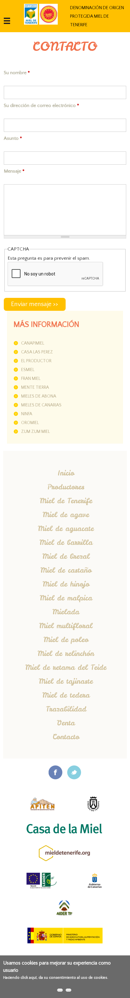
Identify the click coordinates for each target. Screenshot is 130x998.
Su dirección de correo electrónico (41, 105)
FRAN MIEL (30, 378)
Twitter (74, 772)
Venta (66, 722)
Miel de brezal (66, 556)
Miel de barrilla (65, 542)
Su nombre (17, 72)
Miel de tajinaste (66, 681)
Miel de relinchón (66, 653)
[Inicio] (31, 14)
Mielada (65, 611)
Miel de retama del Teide (65, 667)
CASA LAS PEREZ (37, 352)
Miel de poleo (66, 639)
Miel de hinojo (66, 584)
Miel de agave (66, 514)
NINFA (26, 413)
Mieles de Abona (38, 396)
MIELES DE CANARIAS (41, 405)
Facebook (55, 772)
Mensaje (14, 171)
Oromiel (30, 422)
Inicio (66, 472)
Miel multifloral (65, 625)
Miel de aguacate (66, 528)
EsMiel (27, 369)
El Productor (36, 360)
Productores (65, 486)
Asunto (13, 138)
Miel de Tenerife (66, 500)
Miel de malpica (66, 597)
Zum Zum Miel (35, 431)
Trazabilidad (66, 709)
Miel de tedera (66, 695)
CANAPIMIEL (32, 343)
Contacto (66, 736)
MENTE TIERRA (35, 387)
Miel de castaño (66, 570)
